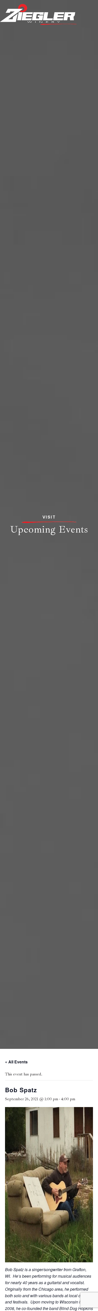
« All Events (16, 1062)
